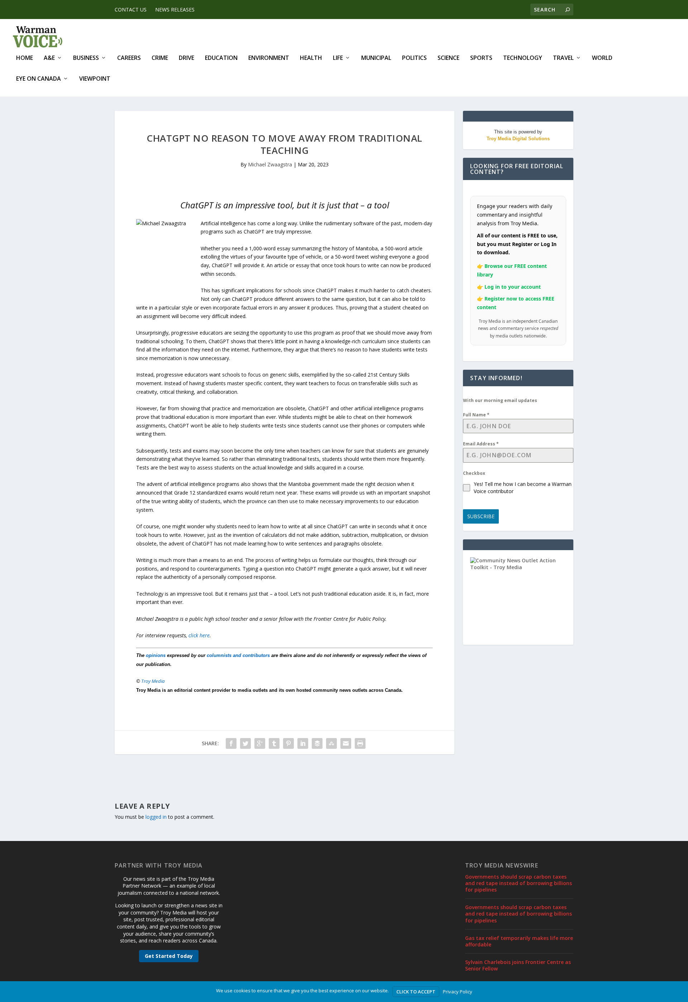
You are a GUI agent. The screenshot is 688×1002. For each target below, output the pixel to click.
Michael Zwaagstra (270, 164)
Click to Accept (415, 991)
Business (86, 58)
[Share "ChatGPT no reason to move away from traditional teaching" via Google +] (260, 743)
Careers (129, 58)
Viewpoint (94, 79)
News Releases (175, 9)
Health (311, 58)
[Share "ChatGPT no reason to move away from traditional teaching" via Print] (360, 743)
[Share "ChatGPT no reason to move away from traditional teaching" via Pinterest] (288, 743)
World (602, 58)
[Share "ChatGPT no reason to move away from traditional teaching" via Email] (346, 743)
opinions (156, 655)
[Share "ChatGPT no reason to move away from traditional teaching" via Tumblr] (274, 743)
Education (221, 58)
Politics (414, 58)
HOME (24, 58)
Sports (481, 58)
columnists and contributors (238, 655)
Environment (268, 58)
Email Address (481, 444)
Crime (160, 58)
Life (338, 58)
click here (199, 635)
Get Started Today (169, 956)
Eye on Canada (38, 79)
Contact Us (131, 9)
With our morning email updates (500, 400)
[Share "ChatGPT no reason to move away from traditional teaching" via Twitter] (245, 743)
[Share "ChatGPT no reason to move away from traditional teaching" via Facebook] (231, 743)
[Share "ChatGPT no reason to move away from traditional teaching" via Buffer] (317, 743)
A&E (49, 58)
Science (448, 58)
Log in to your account (512, 286)
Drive (186, 58)
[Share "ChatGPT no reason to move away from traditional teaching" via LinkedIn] (303, 743)
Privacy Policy (457, 991)
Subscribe (480, 516)
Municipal (376, 58)
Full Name (476, 415)
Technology (522, 58)
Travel (563, 58)
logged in (156, 816)
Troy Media (153, 681)
